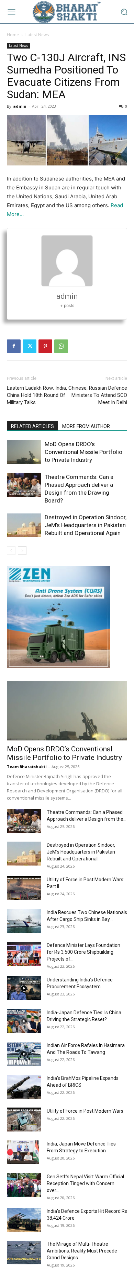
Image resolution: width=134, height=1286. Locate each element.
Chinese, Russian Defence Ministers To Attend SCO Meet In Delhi (97, 395)
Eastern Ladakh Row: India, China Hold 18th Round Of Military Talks (37, 395)
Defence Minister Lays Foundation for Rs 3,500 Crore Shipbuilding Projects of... (83, 952)
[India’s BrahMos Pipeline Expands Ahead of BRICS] (24, 1087)
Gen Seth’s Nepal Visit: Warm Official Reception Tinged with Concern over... (85, 1183)
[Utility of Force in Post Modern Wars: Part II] (24, 888)
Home (13, 35)
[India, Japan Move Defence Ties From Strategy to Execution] (23, 1152)
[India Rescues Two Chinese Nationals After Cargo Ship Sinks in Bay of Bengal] (24, 921)
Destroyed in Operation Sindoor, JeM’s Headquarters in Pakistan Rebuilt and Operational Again (85, 525)
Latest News (37, 35)
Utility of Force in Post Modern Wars (85, 1111)
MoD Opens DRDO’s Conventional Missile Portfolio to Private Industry (83, 452)
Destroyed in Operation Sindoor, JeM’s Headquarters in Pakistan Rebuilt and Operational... (81, 851)
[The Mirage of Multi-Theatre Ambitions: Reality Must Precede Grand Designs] (24, 1252)
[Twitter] (29, 346)
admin (19, 106)
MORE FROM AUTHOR (86, 426)
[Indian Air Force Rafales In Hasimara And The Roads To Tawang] (24, 1054)
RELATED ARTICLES (32, 426)
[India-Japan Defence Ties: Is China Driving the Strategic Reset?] (24, 1021)
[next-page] (22, 550)
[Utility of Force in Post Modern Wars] (24, 1119)
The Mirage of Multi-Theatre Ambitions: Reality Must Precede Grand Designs (82, 1250)
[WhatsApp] (61, 346)
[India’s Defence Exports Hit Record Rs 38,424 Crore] (24, 1220)
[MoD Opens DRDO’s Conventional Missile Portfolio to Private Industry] (24, 452)
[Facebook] (14, 346)
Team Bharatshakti (27, 766)
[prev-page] (11, 550)
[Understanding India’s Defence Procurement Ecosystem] (24, 988)
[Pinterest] (45, 346)
